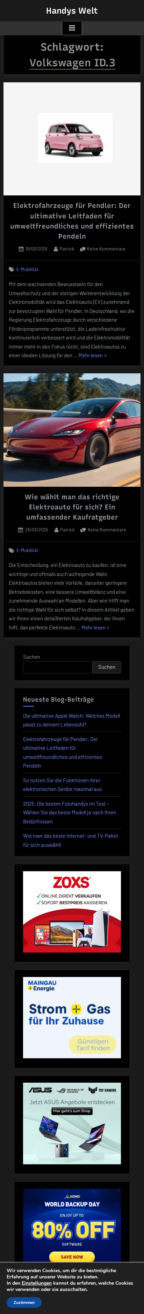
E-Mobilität (27, 269)
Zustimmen (24, 1302)
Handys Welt (72, 11)
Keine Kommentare (106, 249)
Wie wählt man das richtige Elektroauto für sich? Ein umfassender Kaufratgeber (72, 507)
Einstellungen (37, 1283)
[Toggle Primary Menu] (72, 28)
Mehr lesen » (93, 356)
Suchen (31, 657)
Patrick (67, 249)
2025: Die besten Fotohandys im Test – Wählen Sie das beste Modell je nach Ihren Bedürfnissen (69, 812)
